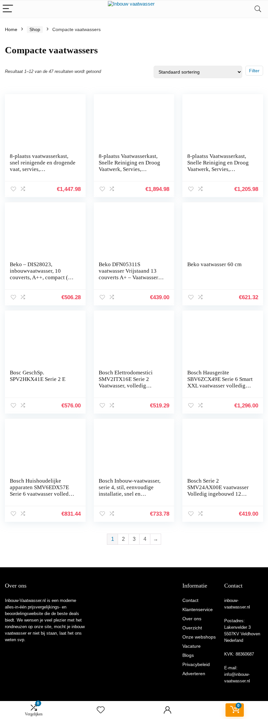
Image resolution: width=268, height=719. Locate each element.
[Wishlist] (101, 710)
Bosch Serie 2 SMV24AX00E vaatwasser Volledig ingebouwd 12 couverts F (218, 491)
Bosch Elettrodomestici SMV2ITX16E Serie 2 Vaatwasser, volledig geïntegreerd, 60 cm (126, 382)
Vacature (191, 646)
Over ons (191, 618)
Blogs (188, 655)
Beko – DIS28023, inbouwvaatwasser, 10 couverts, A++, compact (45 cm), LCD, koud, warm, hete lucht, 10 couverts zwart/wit (42, 277)
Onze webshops (199, 637)
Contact (190, 600)
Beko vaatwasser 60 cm (214, 264)
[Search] (258, 9)
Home (11, 29)
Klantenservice (197, 609)
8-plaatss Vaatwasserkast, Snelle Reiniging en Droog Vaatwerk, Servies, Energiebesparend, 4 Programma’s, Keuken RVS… (129, 172)
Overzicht (192, 627)
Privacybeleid (196, 664)
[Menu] (8, 9)
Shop (34, 29)
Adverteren (193, 673)
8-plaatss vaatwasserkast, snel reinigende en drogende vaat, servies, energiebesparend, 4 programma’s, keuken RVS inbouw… (42, 172)
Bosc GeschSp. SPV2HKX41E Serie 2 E (37, 375)
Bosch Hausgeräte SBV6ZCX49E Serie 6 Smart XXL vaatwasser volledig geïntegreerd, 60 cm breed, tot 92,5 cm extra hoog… (220, 385)
